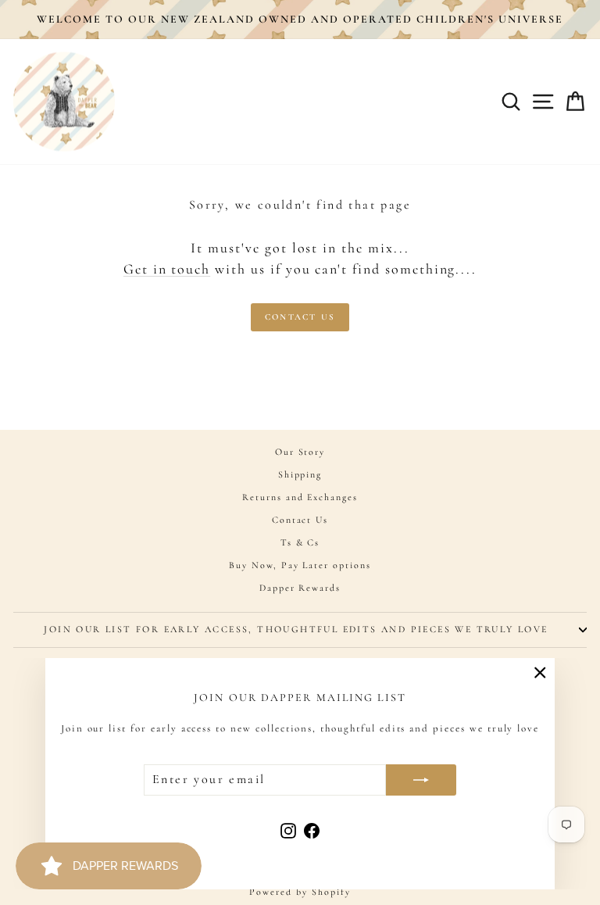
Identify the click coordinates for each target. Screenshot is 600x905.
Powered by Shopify (299, 891)
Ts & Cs (300, 542)
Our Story (300, 451)
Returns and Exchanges (300, 497)
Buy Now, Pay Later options (300, 565)
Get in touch (166, 268)
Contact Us (300, 317)
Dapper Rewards (300, 587)
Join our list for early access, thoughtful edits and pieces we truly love (296, 629)
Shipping (300, 474)
